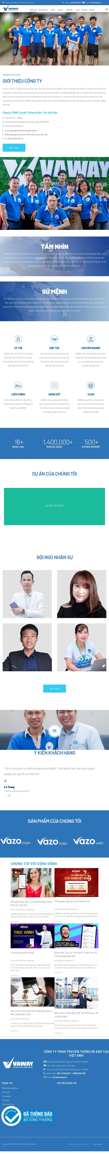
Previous (4, 39)
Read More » (15, 921)
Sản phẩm (69, 10)
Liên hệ (91, 10)
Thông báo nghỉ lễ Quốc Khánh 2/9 (72, 901)
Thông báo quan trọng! (22, 952)
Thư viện (84, 10)
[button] (14, 148)
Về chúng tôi (43, 10)
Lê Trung (9, 787)
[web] (88, 844)
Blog (78, 10)
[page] (15, 843)
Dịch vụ (60, 10)
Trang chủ (33, 10)
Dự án (53, 10)
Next (105, 39)
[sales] (51, 845)
